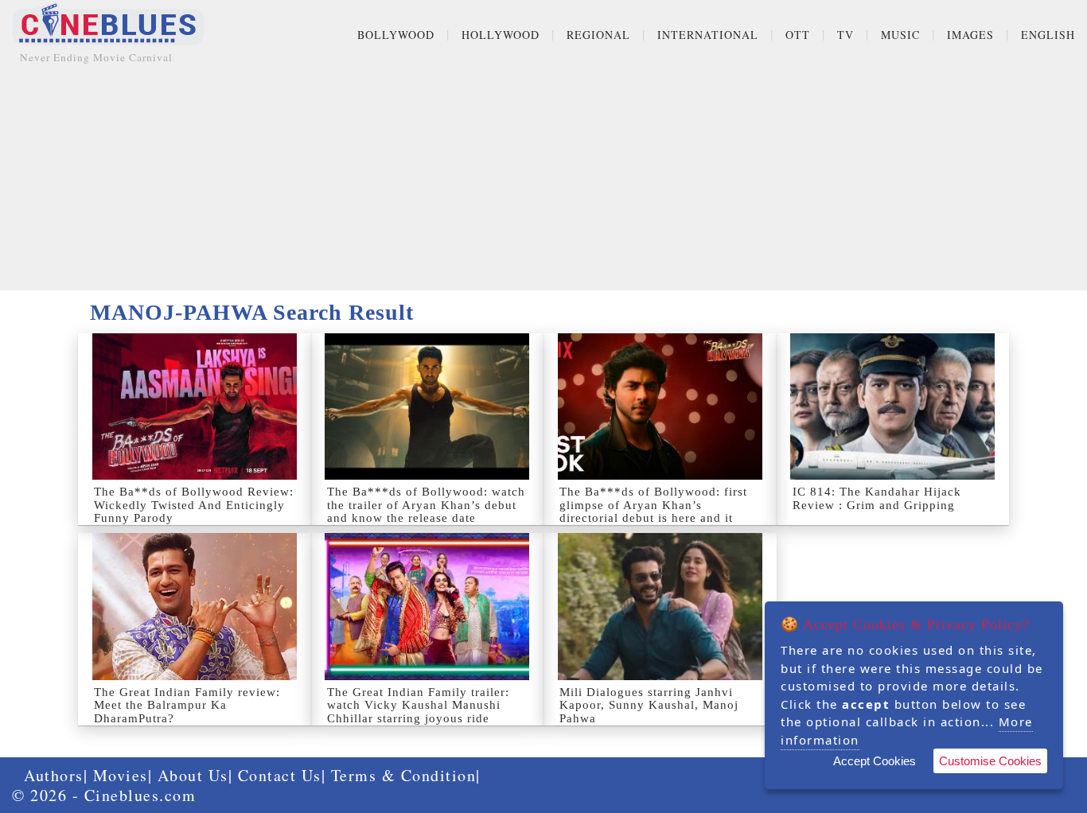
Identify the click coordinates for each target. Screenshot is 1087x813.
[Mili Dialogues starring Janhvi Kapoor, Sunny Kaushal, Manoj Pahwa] (660, 606)
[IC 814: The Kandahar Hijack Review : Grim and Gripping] (893, 406)
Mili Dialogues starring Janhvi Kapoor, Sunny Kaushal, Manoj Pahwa (648, 705)
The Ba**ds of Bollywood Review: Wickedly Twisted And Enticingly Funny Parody (194, 504)
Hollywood (501, 34)
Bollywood (395, 34)
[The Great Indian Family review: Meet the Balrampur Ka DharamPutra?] (194, 606)
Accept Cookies (874, 761)
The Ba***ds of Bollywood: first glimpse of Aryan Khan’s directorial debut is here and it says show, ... (653, 511)
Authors (54, 775)
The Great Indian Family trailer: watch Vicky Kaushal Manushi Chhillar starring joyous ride (418, 705)
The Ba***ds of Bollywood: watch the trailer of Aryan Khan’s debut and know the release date (426, 504)
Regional (598, 34)
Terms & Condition (404, 775)
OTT (797, 34)
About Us (193, 775)
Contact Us (279, 775)
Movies (120, 775)
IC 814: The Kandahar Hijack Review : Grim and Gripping (877, 498)
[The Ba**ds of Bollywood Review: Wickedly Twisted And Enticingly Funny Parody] (194, 406)
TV (845, 34)
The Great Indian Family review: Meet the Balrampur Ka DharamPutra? (187, 705)
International (707, 34)
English (1048, 34)
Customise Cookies (990, 761)
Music (900, 34)
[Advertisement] (543, 179)
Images (970, 34)
